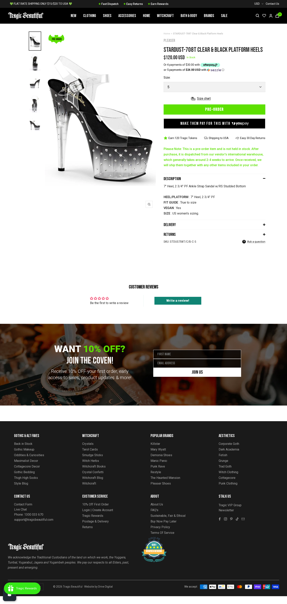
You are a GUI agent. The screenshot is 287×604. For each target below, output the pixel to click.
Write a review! (177, 300)
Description (172, 178)
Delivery (170, 224)
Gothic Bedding (24, 472)
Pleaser (169, 40)
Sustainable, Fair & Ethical (168, 516)
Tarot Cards (90, 449)
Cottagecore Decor (27, 466)
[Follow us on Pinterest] (231, 519)
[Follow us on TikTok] (237, 519)
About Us (157, 504)
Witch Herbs (90, 461)
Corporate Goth (229, 444)
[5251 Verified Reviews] (150, 539)
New (73, 15)
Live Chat (20, 509)
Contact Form (23, 504)
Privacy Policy (160, 527)
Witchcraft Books (94, 466)
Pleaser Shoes (161, 483)
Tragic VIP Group (230, 505)
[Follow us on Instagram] (225, 519)
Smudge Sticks (92, 455)
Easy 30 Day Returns (252, 138)
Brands (209, 15)
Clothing (89, 15)
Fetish (223, 455)
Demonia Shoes (161, 455)
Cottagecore (227, 478)
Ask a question (256, 241)
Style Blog (21, 483)
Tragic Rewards (92, 516)
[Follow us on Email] (243, 519)
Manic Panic (159, 461)
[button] (214, 70)
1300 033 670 (33, 514)
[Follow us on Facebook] (220, 519)
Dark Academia (229, 449)
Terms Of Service (162, 533)
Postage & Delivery (95, 521)
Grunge (223, 461)
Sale (224, 15)
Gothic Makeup (24, 449)
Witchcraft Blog (92, 478)
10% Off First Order (95, 504)
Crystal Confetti (92, 472)
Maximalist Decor (26, 461)
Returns (170, 234)
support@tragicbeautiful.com (33, 519)
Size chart (204, 98)
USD (257, 3)
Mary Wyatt (158, 449)
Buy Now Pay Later (163, 521)
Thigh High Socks (26, 478)
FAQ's (154, 510)
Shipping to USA (219, 138)
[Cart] (277, 16)
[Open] (9, 594)
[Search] (257, 15)
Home (146, 15)
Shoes (107, 15)
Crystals (88, 444)
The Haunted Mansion (165, 478)
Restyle (156, 472)
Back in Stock (23, 444)
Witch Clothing (228, 472)
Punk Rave (158, 466)
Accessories (127, 15)
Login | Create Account (97, 510)
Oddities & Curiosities (29, 455)
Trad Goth (225, 466)
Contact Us (272, 3)
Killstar (155, 444)
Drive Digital (105, 586)
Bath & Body (189, 15)
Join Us (197, 372)
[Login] (271, 15)
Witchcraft (165, 15)
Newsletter (226, 510)
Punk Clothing (228, 483)
